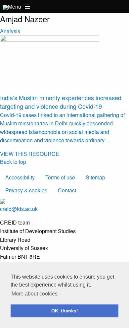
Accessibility (20, 177)
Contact (67, 190)
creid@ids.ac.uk (19, 209)
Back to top (13, 161)
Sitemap (95, 177)
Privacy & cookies (26, 190)
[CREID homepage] (5, 6)
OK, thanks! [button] (64, 310)
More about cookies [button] (35, 293)
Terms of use (60, 177)
